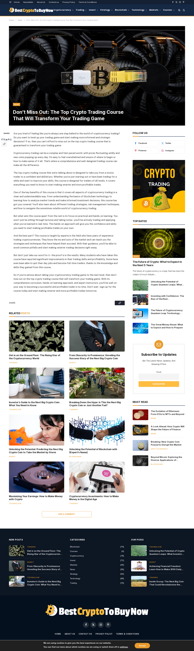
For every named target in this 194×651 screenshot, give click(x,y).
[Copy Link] (4, 144)
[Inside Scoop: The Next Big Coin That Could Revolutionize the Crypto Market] (139, 581)
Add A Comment (66, 514)
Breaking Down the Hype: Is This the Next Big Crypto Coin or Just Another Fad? (95, 404)
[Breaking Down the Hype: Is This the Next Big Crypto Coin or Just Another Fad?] (97, 383)
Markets (153, 10)
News (46, 10)
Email (159, 372)
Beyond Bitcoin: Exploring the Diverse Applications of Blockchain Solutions (166, 459)
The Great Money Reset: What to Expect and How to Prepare (167, 326)
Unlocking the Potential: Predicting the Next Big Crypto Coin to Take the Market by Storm (36, 451)
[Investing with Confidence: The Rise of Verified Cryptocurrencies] (140, 299)
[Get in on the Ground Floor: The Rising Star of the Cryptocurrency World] (36, 336)
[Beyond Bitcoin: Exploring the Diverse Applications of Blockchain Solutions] (140, 460)
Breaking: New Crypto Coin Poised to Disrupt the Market (166, 443)
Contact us (54, 2)
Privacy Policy (68, 2)
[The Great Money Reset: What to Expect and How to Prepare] (140, 328)
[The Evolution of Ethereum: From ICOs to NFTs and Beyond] (140, 414)
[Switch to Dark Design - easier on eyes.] (183, 10)
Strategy (105, 10)
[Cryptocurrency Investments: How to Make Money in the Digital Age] (97, 477)
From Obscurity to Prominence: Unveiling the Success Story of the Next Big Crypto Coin (94, 357)
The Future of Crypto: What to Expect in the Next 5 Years (157, 263)
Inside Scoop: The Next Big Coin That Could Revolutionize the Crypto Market (166, 583)
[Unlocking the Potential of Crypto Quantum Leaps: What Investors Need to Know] (140, 285)
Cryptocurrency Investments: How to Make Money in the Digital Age (94, 498)
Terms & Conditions (88, 2)
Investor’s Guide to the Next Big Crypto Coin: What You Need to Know (34, 404)
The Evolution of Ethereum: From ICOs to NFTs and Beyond (167, 412)
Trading (80, 10)
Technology (138, 10)
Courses (167, 10)
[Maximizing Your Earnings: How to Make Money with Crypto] (36, 477)
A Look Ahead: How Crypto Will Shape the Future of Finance (167, 428)
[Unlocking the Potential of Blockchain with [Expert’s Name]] (97, 430)
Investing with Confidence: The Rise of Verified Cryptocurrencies (167, 298)
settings (124, 647)
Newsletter (28, 2)
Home (17, 2)
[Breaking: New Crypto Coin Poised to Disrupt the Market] (140, 445)
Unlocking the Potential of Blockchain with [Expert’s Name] (93, 451)
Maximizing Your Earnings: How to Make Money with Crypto (36, 498)
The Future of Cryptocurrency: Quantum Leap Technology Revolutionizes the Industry (167, 312)
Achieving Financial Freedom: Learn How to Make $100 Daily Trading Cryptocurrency (165, 568)
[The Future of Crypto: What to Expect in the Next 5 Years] (159, 243)
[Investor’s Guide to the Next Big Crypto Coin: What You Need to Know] (36, 383)
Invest (92, 10)
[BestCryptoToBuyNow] (31, 10)
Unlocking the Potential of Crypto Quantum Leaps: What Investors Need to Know (166, 283)
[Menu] (10, 2)
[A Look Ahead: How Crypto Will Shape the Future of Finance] (140, 430)
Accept (142, 645)
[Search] (179, 10)
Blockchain (121, 10)
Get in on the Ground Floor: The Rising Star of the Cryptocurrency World (34, 357)
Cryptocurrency (62, 10)
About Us (41, 2)
